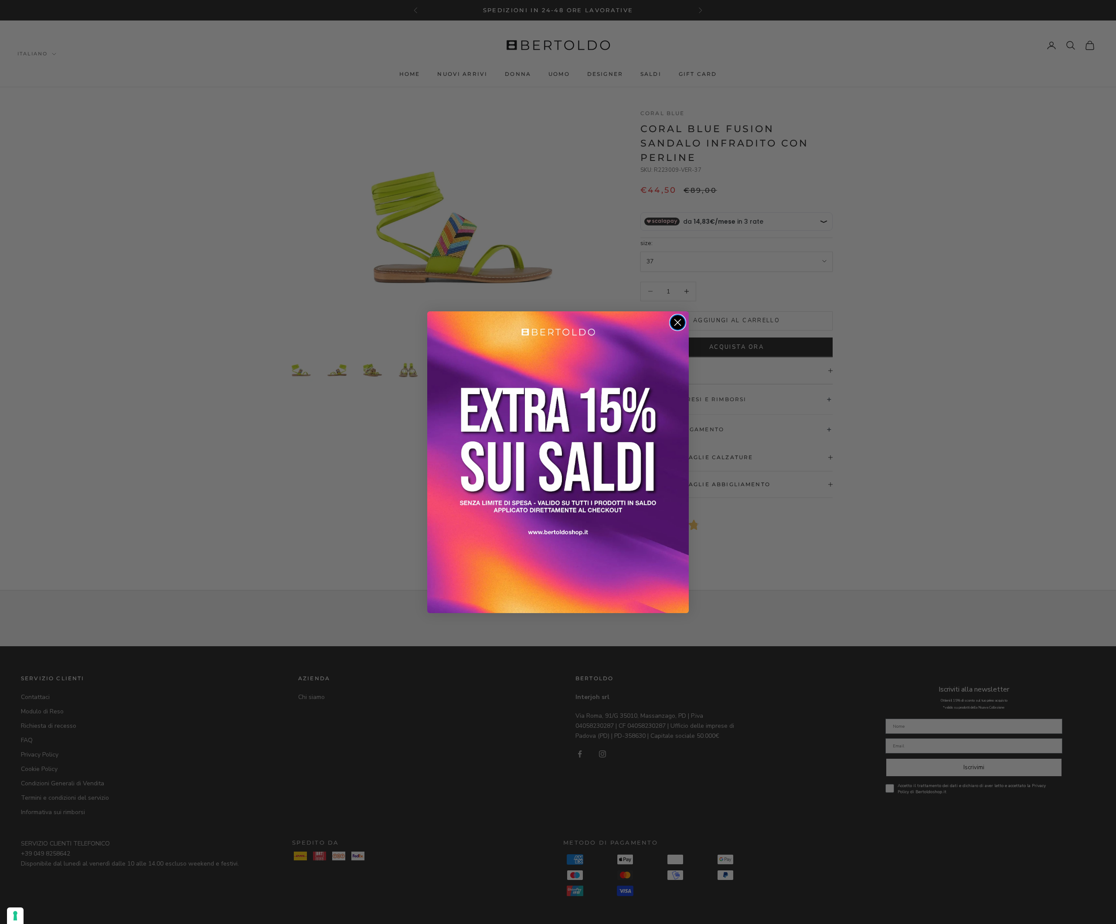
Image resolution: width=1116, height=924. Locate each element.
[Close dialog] (677, 322)
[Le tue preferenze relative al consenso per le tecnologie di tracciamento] (15, 915)
